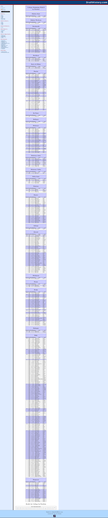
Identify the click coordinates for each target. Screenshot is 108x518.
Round (2, 16)
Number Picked (3, 35)
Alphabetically (3, 36)
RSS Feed (3, 9)
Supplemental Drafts (4, 51)
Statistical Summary (4, 46)
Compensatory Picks (4, 42)
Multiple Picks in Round (4, 45)
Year (1, 15)
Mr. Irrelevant (3, 44)
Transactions (3, 48)
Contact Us (3, 7)
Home (2, 6)
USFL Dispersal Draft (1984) (5, 52)
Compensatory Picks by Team (5, 43)
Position (2, 37)
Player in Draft (3, 19)
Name (2, 22)
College (2, 17)
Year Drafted (3, 30)
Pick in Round (3, 18)
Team (2, 31)
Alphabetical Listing (3, 41)
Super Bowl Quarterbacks (4, 47)
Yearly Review (3, 40)
